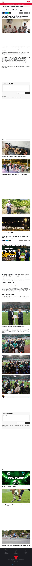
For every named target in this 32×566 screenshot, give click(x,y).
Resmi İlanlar (6, 552)
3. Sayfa (16, 550)
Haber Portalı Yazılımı (17, 564)
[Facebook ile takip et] (27, 397)
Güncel (6, 549)
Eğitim (25, 551)
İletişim (16, 559)
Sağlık (16, 551)
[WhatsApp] (8, 13)
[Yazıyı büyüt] (24, 13)
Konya (25, 550)
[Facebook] (2, 13)
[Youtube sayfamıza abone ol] (16, 561)
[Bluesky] (5, 13)
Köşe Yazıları (16, 553)
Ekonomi (25, 549)
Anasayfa (9, 559)
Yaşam (8, 6)
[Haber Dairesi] (3, 1)
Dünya (16, 552)
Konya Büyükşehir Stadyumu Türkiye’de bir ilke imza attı (14, 4)
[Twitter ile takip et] (28, 397)
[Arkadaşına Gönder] (27, 13)
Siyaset (16, 549)
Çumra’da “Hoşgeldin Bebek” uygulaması (16, 6)
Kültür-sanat (25, 552)
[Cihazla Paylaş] (10, 13)
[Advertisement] (16, 39)
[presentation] (2, 4)
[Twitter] (3, 13)
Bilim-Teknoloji (6, 553)
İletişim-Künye (12, 559)
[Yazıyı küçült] (26, 13)
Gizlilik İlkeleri (19, 559)
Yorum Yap (21, 240)
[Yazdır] (29, 13)
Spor (6, 551)
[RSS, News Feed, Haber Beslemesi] (20, 561)
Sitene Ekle (22, 559)
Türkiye (6, 550)
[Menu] (27, 1)
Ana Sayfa (4, 6)
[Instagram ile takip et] (29, 397)
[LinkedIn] (7, 13)
